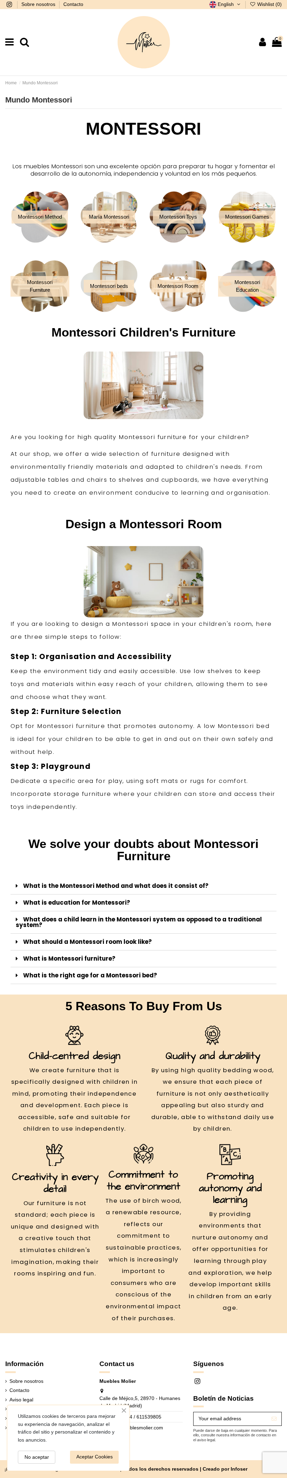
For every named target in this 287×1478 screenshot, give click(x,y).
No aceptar (36, 1457)
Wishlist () (269, 4)
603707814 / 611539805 (134, 1417)
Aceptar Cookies (94, 1456)
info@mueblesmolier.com (135, 1427)
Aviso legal (21, 1399)
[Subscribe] (274, 1419)
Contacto (73, 4)
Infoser (239, 1469)
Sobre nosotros (39, 4)
